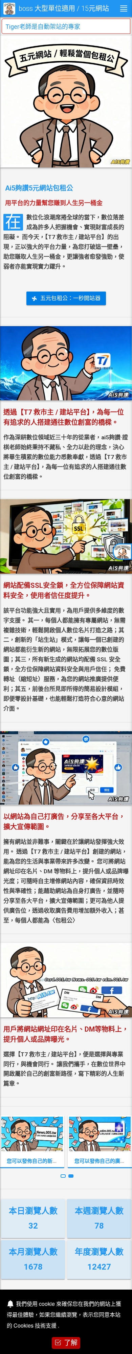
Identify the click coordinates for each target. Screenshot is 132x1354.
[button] (63, 1176)
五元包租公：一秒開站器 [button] (70, 298)
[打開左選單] (123, 8)
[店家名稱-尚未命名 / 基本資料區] (122, 551)
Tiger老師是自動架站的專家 (42, 26)
